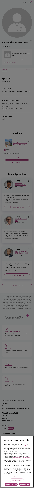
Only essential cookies (11, 484)
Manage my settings (17, 480)
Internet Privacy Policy (9, 476)
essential (24, 445)
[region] (17, 461)
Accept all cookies (24, 484)
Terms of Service (20, 476)
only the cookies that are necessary (21, 457)
